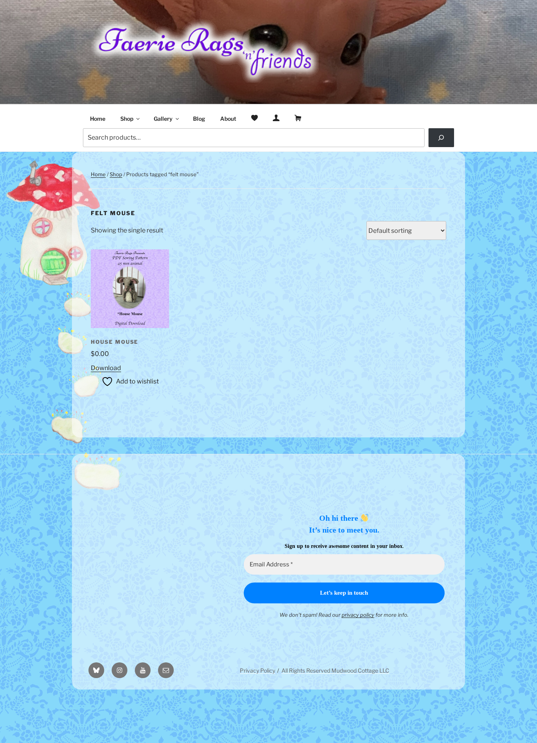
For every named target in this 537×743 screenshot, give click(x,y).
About (228, 118)
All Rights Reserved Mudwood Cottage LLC (335, 670)
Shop (126, 118)
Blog (199, 118)
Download (106, 368)
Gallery (163, 118)
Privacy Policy (257, 670)
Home (97, 118)
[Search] (441, 137)
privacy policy (358, 615)
